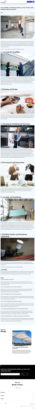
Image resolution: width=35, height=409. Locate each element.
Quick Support (30, 1)
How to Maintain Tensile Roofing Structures (20, 348)
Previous (32, 344)
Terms (33, 403)
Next (34, 344)
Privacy (31, 403)
